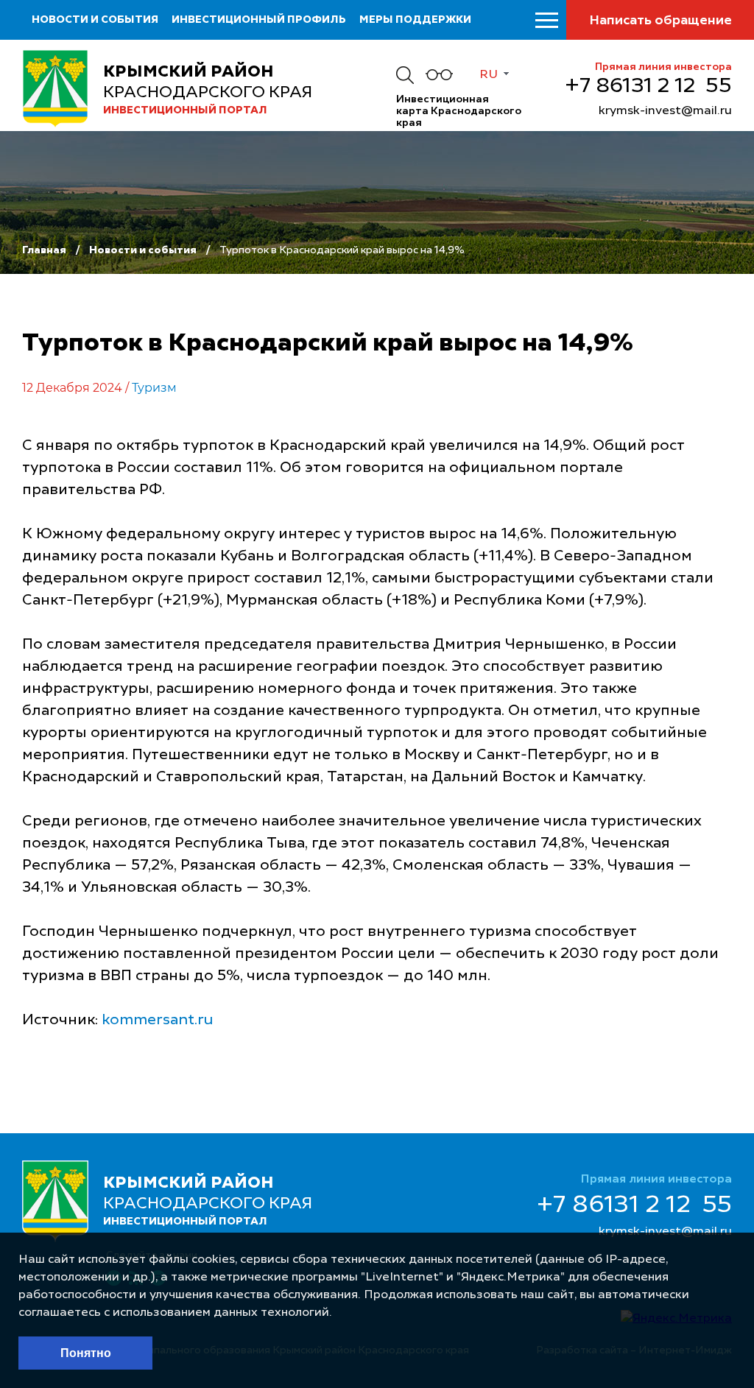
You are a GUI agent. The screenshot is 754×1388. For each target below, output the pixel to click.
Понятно (85, 1353)
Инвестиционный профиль (259, 20)
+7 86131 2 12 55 (648, 87)
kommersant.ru (158, 1020)
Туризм (154, 388)
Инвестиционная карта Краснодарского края (458, 111)
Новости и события (95, 20)
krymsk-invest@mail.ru (665, 111)
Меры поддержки (415, 20)
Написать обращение (660, 20)
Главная (44, 250)
